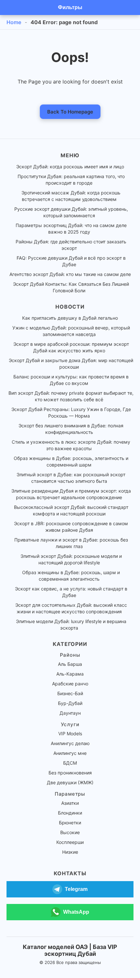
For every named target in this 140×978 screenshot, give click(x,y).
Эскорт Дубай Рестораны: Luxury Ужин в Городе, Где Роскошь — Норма (71, 412)
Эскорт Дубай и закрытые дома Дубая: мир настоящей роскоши (71, 364)
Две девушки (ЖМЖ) (70, 782)
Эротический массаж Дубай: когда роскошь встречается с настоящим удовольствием (70, 196)
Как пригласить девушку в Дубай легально (70, 318)
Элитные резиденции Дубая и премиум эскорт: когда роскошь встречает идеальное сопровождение (71, 494)
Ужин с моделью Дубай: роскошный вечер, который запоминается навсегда (71, 331)
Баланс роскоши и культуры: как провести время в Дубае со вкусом (71, 380)
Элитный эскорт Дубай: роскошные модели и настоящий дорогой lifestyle (71, 559)
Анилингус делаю (70, 743)
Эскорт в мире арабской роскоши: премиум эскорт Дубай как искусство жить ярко (71, 347)
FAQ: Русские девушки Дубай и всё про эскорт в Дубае (71, 261)
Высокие (70, 832)
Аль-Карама (70, 674)
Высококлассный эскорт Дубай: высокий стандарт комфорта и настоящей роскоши (71, 510)
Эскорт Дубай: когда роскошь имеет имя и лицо (70, 166)
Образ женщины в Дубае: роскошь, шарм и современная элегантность (71, 576)
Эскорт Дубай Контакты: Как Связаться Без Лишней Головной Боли (71, 287)
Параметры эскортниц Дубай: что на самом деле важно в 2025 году (71, 228)
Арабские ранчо (70, 683)
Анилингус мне (70, 753)
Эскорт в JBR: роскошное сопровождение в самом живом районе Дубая (71, 527)
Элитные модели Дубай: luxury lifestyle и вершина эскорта (71, 625)
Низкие (70, 852)
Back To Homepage (70, 112)
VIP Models (70, 733)
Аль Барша (70, 664)
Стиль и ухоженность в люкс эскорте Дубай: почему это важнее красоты (71, 445)
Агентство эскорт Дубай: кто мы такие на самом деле (70, 274)
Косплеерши (70, 842)
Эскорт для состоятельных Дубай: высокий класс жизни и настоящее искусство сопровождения (71, 608)
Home (14, 22)
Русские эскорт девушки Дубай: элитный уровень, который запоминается (71, 212)
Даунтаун (70, 713)
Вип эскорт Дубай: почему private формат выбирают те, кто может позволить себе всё (70, 396)
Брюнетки (70, 822)
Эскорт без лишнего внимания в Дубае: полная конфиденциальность (71, 429)
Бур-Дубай (70, 703)
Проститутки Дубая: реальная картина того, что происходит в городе (71, 180)
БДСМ (70, 763)
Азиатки (70, 803)
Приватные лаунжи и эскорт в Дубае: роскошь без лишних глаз (71, 543)
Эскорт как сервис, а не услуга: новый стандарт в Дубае (71, 592)
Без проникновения (70, 772)
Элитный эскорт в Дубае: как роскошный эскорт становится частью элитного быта (71, 478)
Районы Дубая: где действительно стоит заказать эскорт (71, 245)
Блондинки (70, 813)
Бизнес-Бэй (70, 693)
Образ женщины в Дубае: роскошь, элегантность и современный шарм (71, 461)
